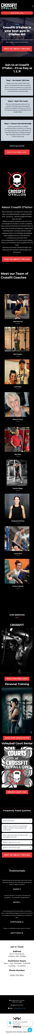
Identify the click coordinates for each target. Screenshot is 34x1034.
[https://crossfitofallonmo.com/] (9, 6)
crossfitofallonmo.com (19, 1008)
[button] (32, 6)
